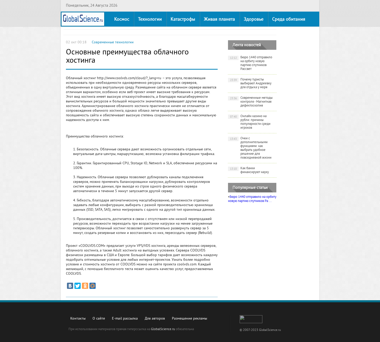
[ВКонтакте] (70, 286)
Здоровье (253, 19)
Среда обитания (288, 19)
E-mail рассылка (125, 318)
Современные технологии (113, 42)
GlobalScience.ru (163, 329)
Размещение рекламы (189, 318)
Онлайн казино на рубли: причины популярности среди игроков (250, 122)
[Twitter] (77, 286)
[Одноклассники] (85, 286)
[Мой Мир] (92, 286)
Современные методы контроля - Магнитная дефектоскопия (251, 102)
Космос (121, 19)
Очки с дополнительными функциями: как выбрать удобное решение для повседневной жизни (251, 148)
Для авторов (155, 318)
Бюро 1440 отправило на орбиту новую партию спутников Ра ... (252, 199)
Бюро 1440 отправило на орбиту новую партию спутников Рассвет (251, 63)
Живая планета (219, 19)
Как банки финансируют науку (249, 170)
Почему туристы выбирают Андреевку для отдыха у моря (251, 83)
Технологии (150, 19)
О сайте (99, 318)
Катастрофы (183, 19)
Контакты (78, 318)
